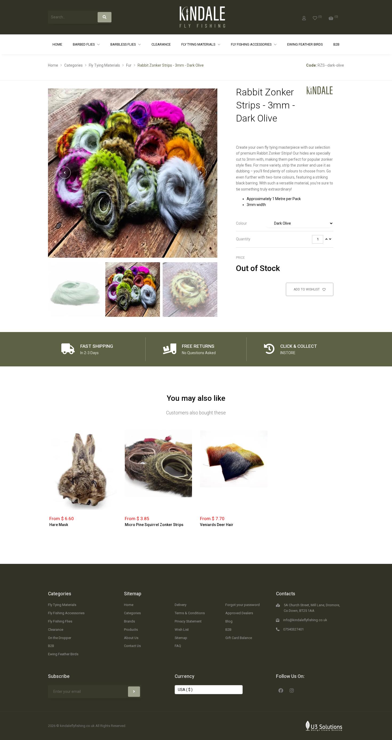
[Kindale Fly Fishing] (319, 90)
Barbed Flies (84, 44)
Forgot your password (242, 605)
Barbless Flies (123, 44)
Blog (229, 621)
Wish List (182, 630)
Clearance (161, 44)
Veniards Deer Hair (216, 525)
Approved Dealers (239, 613)
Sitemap (132, 593)
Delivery (180, 605)
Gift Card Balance (238, 638)
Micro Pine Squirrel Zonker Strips (154, 525)
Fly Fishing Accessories (251, 44)
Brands (129, 621)
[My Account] (304, 17)
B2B (336, 44)
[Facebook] (281, 690)
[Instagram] (292, 690)
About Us (131, 638)
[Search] (104, 17)
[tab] (284, 223)
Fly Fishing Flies (60, 621)
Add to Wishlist (307, 289)
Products (131, 630)
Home (57, 44)
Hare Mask (58, 525)
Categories (73, 65)
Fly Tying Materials (198, 44)
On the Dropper (59, 638)
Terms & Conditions (190, 613)
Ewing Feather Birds (305, 44)
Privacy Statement (188, 621)
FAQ (178, 646)
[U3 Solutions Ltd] (324, 725)
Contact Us (132, 646)
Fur (128, 65)
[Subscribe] (134, 691)
